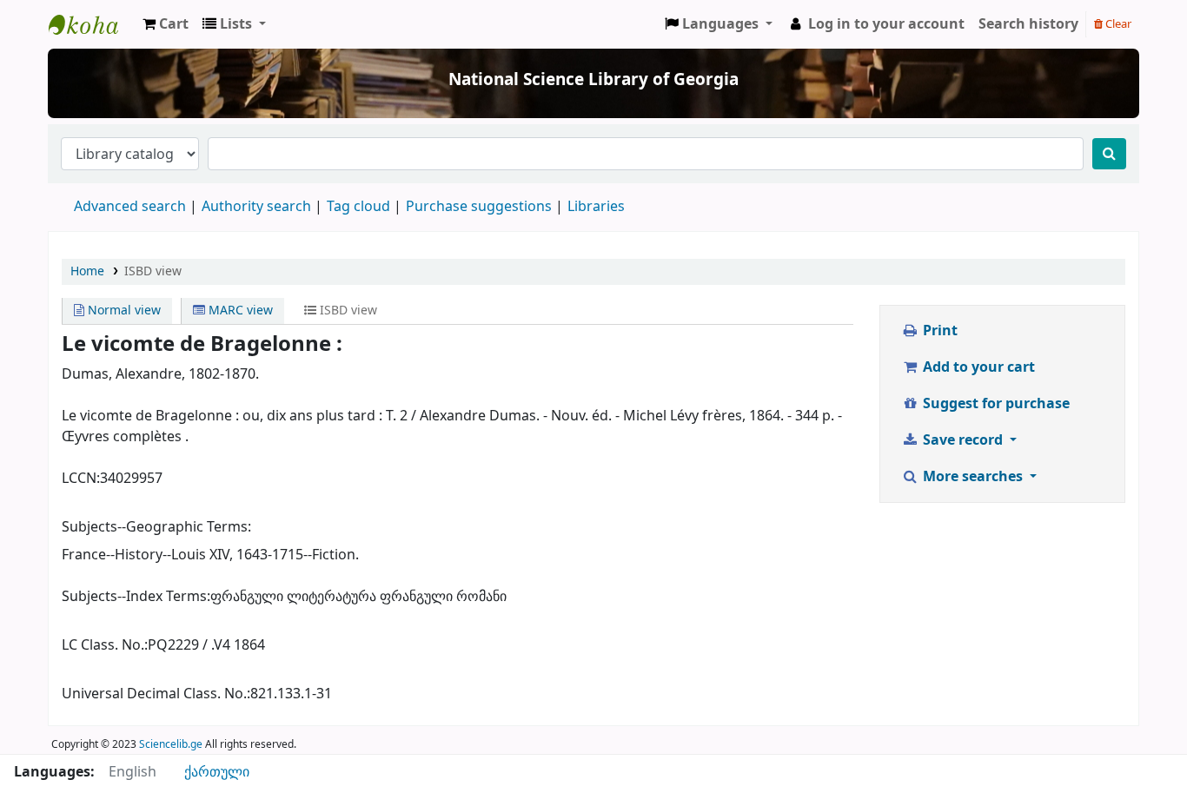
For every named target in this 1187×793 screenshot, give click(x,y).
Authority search (256, 206)
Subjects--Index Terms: (136, 596)
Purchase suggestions (479, 206)
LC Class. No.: (105, 645)
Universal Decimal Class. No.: (156, 694)
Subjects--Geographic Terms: (156, 527)
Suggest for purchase (994, 403)
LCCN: (81, 478)
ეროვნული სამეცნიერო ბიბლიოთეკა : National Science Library (92, 24)
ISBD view (153, 271)
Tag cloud (358, 206)
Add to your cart (977, 367)
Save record (962, 440)
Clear (1117, 24)
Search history (1028, 24)
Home (87, 271)
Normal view (122, 310)
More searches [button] (972, 476)
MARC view (239, 310)
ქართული (216, 772)
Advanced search (130, 206)
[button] (166, 24)
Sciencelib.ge (170, 744)
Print (938, 331)
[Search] (1109, 153)
